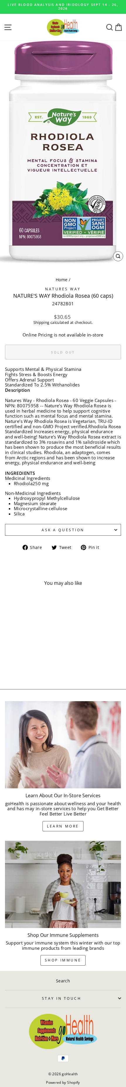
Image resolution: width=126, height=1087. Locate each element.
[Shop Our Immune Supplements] (63, 884)
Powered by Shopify (63, 1082)
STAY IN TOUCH (61, 998)
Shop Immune (63, 960)
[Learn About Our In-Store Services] (63, 744)
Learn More (63, 826)
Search (63, 981)
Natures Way (63, 289)
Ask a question (63, 529)
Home (61, 279)
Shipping (41, 322)
